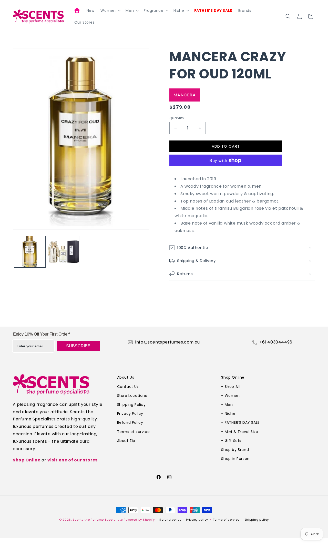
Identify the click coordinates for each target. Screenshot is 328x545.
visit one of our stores (72, 460)
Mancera (184, 95)
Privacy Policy (130, 413)
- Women (230, 395)
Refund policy (170, 520)
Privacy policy (197, 520)
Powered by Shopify (139, 520)
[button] (109, 10)
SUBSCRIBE (78, 346)
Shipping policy (256, 520)
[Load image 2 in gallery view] (63, 251)
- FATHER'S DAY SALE (240, 422)
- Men (227, 404)
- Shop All (230, 386)
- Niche (228, 413)
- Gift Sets (231, 440)
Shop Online (26, 460)
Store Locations (132, 395)
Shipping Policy (131, 404)
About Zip (126, 440)
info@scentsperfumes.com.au (167, 342)
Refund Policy (130, 422)
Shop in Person (235, 458)
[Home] (77, 11)
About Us (125, 377)
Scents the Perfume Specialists (98, 520)
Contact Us (128, 386)
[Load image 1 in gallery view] (29, 251)
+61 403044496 (275, 342)
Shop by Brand (235, 449)
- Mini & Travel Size (239, 431)
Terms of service (133, 431)
